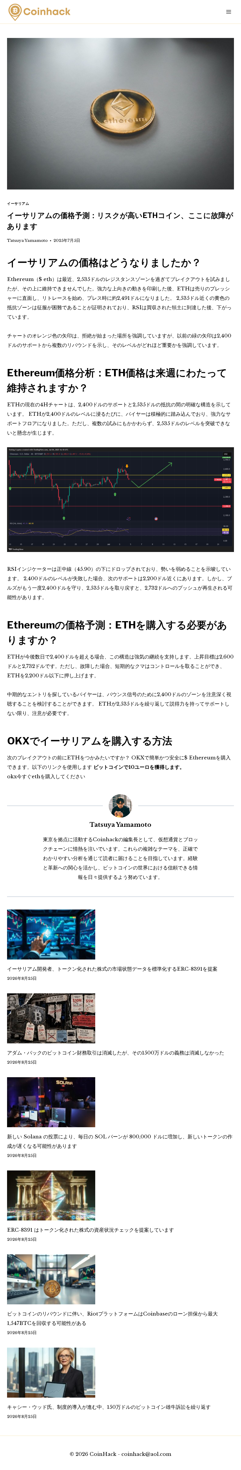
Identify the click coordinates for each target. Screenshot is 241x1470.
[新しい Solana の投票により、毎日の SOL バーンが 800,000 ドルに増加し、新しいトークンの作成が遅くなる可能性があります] (120, 1102)
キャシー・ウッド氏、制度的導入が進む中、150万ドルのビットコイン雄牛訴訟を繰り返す (109, 1407)
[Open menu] (228, 11)
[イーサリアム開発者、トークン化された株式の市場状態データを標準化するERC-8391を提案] (120, 934)
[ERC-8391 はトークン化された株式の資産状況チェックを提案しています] (120, 1195)
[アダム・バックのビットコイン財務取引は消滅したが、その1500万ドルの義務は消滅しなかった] (120, 1018)
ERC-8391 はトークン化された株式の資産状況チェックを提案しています (90, 1230)
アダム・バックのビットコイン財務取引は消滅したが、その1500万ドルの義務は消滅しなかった (115, 1053)
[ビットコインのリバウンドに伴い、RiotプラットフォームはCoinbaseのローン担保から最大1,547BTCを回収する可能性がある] (120, 1279)
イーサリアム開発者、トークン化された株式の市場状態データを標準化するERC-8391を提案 (112, 969)
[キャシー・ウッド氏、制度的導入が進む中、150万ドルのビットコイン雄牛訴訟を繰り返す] (120, 1373)
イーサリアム (18, 203)
